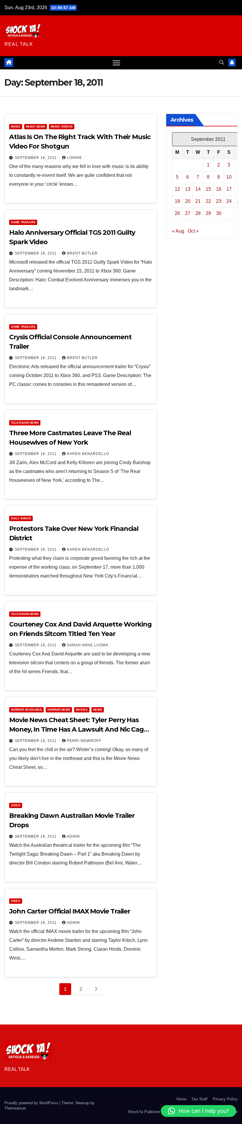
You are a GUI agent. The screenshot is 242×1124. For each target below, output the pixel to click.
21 (198, 201)
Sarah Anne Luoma (87, 645)
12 (177, 189)
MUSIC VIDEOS (62, 126)
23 (218, 201)
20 (187, 201)
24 (229, 201)
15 (208, 189)
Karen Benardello (88, 454)
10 (229, 177)
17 (229, 189)
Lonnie (74, 158)
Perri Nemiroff (84, 741)
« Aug (178, 231)
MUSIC (15, 126)
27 (187, 213)
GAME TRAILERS (23, 222)
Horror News (59, 709)
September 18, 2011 (36, 158)
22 (208, 201)
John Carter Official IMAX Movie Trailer (69, 911)
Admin (73, 836)
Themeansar (14, 1108)
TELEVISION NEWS (25, 422)
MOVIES (82, 709)
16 (218, 189)
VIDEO (15, 805)
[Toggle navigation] (116, 62)
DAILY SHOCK (21, 518)
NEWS (97, 709)
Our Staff (199, 1099)
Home (181, 1099)
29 (208, 213)
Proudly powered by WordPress (31, 1103)
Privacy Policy (225, 1099)
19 (177, 201)
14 (198, 189)
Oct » (193, 231)
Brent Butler (82, 253)
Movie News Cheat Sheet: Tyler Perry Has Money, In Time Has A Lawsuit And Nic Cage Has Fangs (78, 729)
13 (187, 189)
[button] (221, 62)
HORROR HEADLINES (26, 709)
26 (177, 213)
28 (198, 213)
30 (218, 213)
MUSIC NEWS (35, 126)
